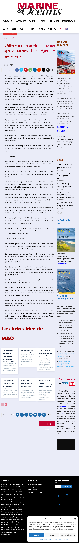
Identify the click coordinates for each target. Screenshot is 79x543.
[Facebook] (17, 70)
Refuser (51, 535)
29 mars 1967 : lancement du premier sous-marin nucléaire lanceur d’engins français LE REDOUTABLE (27, 384)
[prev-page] (2, 404)
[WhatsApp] (30, 70)
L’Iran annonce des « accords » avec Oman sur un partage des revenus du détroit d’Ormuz (65, 185)
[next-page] (6, 404)
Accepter (36, 535)
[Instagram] (67, 495)
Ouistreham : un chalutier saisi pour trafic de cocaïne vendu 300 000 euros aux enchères (10, 383)
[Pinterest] (26, 70)
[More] (52, 70)
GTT (62, 413)
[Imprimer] (48, 70)
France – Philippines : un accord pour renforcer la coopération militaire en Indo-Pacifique (46, 383)
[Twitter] (21, 70)
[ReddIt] (39, 70)
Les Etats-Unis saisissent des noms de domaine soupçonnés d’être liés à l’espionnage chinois (65, 167)
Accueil (5, 38)
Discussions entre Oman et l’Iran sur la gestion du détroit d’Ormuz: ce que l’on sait (66, 176)
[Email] (43, 70)
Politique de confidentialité (43, 539)
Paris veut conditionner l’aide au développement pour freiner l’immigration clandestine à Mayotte (65, 204)
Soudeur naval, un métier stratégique (27, 351)
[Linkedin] (35, 70)
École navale (69, 366)
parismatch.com (65, 406)
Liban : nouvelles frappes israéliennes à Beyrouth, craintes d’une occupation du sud (46, 353)
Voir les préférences (68, 535)
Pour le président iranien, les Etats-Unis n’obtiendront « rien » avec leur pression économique (65, 195)
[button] (75, 519)
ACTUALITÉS (11, 38)
